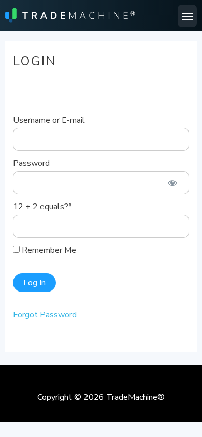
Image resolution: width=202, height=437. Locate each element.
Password (31, 163)
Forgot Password (45, 315)
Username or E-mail (49, 120)
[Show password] (173, 182)
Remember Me (48, 250)
